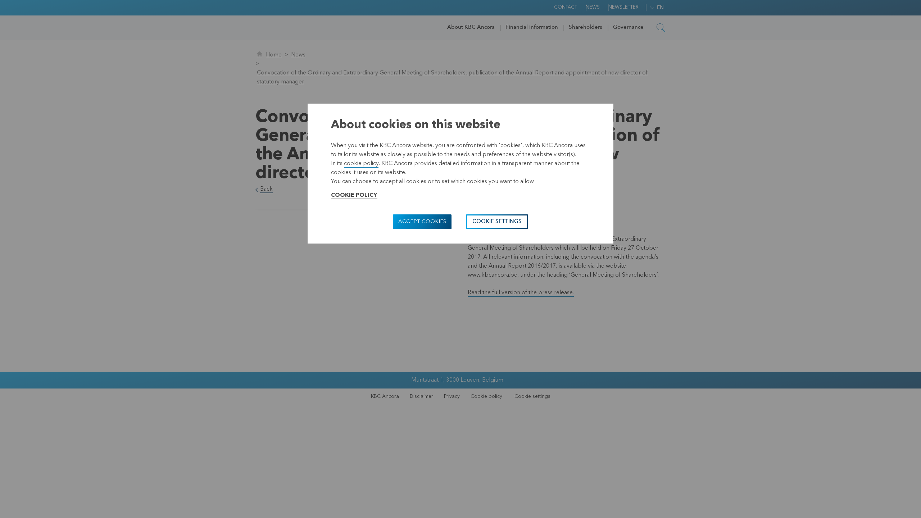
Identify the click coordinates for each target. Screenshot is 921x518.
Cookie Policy (354, 195)
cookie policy (361, 164)
